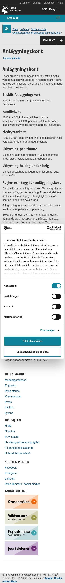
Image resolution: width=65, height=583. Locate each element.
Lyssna (9, 413)
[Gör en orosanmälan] (21, 501)
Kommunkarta (13, 396)
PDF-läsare (12, 437)
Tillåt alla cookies (32, 341)
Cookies (10, 431)
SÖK (44, 9)
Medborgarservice (15, 380)
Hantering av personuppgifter (22, 442)
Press (8, 402)
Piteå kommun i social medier (22, 484)
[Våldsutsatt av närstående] (21, 517)
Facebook (11, 467)
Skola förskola (38, 29)
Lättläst (37, 2)
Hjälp (8, 425)
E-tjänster (25, 2)
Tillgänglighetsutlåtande (19, 448)
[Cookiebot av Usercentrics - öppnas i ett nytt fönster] (46, 228)
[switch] (56, 296)
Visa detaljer (47, 330)
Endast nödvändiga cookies (32, 351)
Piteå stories (12, 391)
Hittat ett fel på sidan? (17, 453)
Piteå (15, 29)
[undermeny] (58, 17)
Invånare (12, 18)
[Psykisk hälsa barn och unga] (21, 532)
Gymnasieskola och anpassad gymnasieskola (36, 32)
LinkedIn (10, 478)
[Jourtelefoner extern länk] (21, 548)
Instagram (11, 473)
